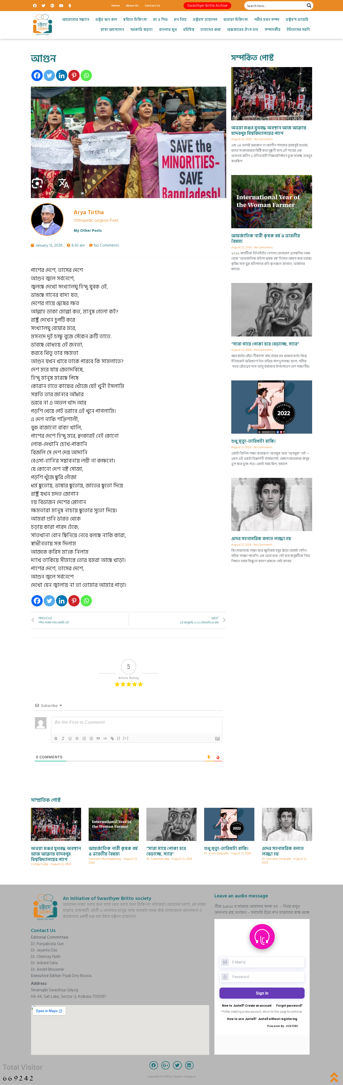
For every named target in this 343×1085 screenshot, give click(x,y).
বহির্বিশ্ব (188, 30)
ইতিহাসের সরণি (298, 30)
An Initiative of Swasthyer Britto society (107, 898)
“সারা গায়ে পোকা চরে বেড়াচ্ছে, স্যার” (265, 344)
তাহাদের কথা (210, 30)
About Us (132, 5)
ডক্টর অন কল (106, 20)
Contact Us (152, 5)
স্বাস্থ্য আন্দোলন (112, 30)
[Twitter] (43, 5)
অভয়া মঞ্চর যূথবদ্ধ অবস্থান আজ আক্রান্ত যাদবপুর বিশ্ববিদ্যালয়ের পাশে (268, 130)
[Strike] (77, 738)
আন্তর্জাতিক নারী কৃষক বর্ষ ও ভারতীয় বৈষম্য (265, 238)
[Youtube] (61, 5)
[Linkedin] (61, 75)
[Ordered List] (84, 738)
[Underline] (70, 738)
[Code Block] (105, 738)
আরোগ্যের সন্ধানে (75, 20)
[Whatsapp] (86, 75)
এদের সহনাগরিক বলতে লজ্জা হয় (261, 538)
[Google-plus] (52, 5)
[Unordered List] (91, 738)
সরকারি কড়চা (141, 30)
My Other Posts (88, 231)
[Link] (112, 738)
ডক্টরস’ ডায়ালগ (205, 20)
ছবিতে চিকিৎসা (135, 20)
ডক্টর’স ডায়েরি (297, 20)
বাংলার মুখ (168, 30)
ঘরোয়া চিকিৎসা (235, 20)
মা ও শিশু (160, 20)
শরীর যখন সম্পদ (266, 20)
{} (119, 738)
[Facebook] (34, 5)
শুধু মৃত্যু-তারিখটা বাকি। (253, 441)
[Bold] (56, 738)
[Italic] (63, 738)
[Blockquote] (98, 738)
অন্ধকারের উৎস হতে (242, 30)
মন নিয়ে (180, 20)
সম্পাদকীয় (272, 30)
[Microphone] (70, 5)
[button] (207, 5)
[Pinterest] (74, 75)
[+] (126, 738)
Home (115, 5)
